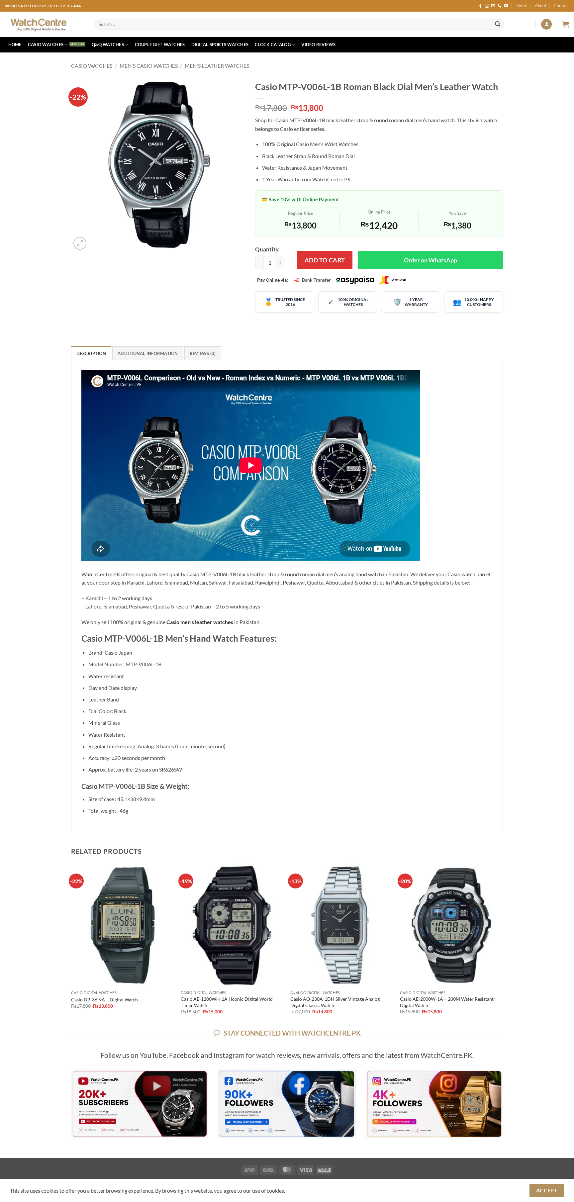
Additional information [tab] (148, 353)
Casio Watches (45, 44)
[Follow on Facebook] (480, 6)
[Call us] (500, 6)
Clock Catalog (272, 44)
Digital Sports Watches (220, 44)
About (540, 5)
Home (521, 5)
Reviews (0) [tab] (203, 353)
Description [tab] (91, 353)
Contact (561, 5)
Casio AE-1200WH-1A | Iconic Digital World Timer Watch (227, 1002)
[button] (546, 24)
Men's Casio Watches (149, 65)
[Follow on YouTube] (506, 6)
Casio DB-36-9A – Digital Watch (104, 999)
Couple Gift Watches (160, 44)
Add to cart (325, 260)
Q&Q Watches (108, 44)
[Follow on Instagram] (487, 6)
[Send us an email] (493, 6)
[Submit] (497, 24)
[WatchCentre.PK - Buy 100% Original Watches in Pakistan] (45, 24)
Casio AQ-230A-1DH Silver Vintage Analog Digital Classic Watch (335, 1002)
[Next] (503, 945)
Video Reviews (318, 44)
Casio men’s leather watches (199, 622)
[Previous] (71, 945)
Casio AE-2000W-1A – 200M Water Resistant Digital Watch (447, 1002)
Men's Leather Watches (217, 65)
